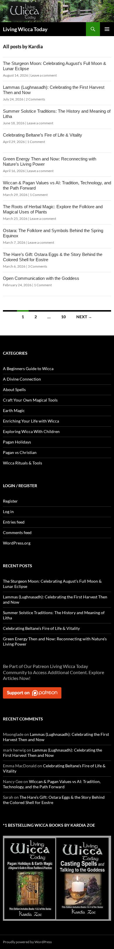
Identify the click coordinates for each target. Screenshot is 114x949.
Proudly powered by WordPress (27, 942)
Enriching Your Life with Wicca (31, 420)
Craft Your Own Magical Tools (30, 399)
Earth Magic (14, 410)
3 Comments (37, 266)
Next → (84, 316)
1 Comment (36, 141)
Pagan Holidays (17, 441)
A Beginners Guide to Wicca (28, 368)
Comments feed (17, 532)
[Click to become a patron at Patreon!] (32, 692)
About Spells (14, 389)
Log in (8, 511)
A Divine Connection (22, 379)
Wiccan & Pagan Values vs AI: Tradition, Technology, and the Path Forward (52, 784)
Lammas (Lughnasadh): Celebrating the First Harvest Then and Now (52, 752)
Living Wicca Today (25, 29)
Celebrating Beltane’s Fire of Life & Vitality (42, 134)
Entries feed (14, 521)
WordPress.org (16, 542)
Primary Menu (107, 29)
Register (10, 501)
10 (63, 316)
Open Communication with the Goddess (41, 278)
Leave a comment (43, 75)
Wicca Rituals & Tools (22, 462)
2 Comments (35, 99)
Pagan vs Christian (20, 452)
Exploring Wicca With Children (31, 431)
